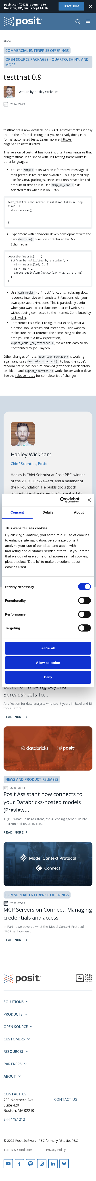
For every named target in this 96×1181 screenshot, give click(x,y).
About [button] (10, 1076)
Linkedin (53, 1163)
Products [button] (13, 1014)
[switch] (84, 600)
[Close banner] (89, 500)
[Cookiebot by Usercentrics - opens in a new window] (60, 500)
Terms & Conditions (18, 1150)
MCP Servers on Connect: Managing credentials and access (48, 913)
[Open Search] (78, 22)
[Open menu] (87, 21)
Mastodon (30, 1163)
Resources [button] (13, 1051)
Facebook (19, 1163)
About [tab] (79, 512)
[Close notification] (90, 6)
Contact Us (15, 1094)
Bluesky (64, 1163)
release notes (25, 375)
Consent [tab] (17, 512)
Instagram (41, 1163)
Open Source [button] (16, 1026)
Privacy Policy (56, 1150)
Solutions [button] (14, 1002)
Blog (7, 41)
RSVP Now (71, 6)
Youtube (8, 1163)
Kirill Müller (18, 318)
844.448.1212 (14, 1119)
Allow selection (48, 663)
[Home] (23, 21)
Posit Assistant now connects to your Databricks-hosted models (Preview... (43, 802)
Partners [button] (13, 1064)
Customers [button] (14, 1039)
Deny (48, 677)
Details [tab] (48, 512)
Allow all (48, 648)
